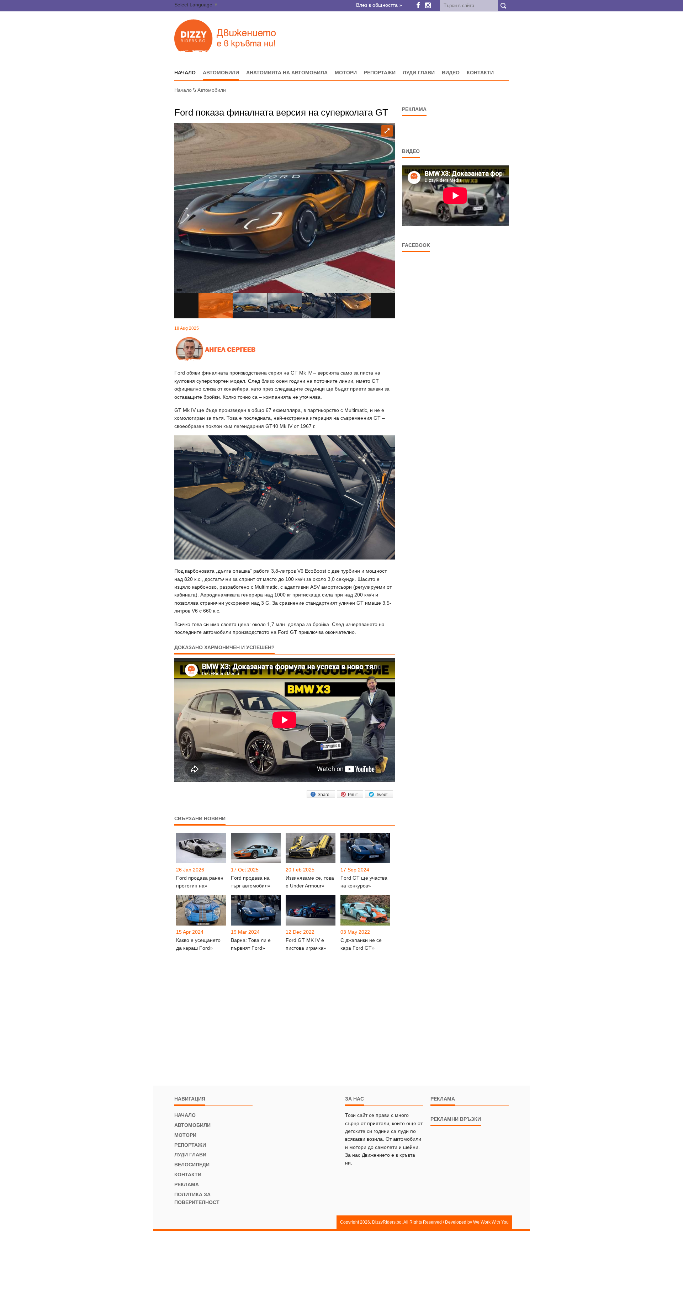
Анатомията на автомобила (287, 72)
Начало (183, 90)
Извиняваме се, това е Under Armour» (310, 882)
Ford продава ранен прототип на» (199, 882)
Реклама (186, 1184)
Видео (451, 72)
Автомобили (221, 72)
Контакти (480, 72)
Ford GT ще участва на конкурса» (363, 882)
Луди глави (419, 72)
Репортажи (380, 72)
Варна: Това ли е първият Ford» (251, 944)
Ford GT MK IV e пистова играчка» (306, 944)
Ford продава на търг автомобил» (250, 882)
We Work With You (491, 1222)
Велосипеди (192, 1164)
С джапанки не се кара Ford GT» (361, 944)
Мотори (346, 72)
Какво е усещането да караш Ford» (198, 944)
